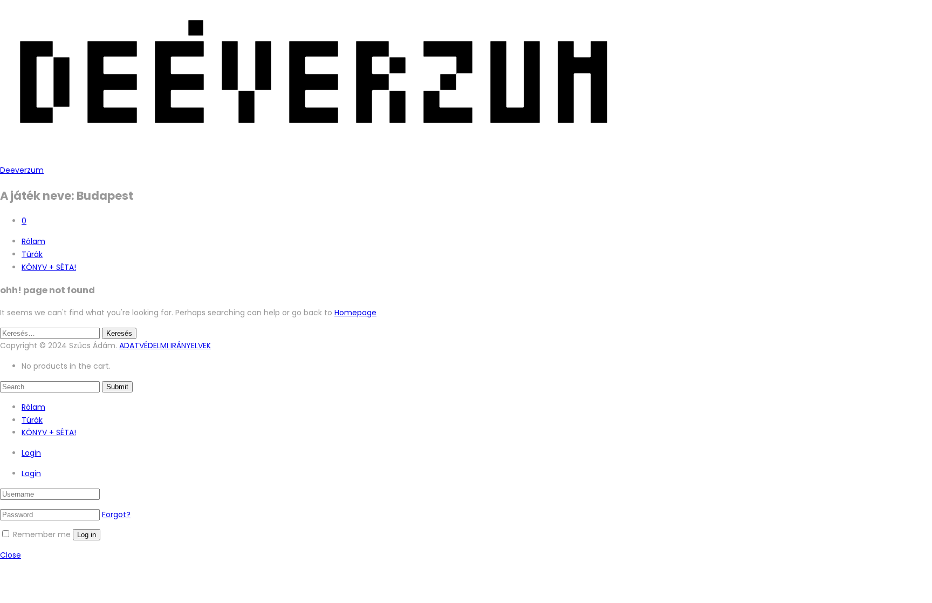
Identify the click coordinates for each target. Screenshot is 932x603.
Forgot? (116, 514)
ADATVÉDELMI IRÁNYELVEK (165, 345)
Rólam (33, 241)
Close (10, 555)
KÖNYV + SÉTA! (49, 267)
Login (31, 453)
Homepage (355, 312)
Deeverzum (22, 170)
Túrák (32, 254)
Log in (86, 535)
